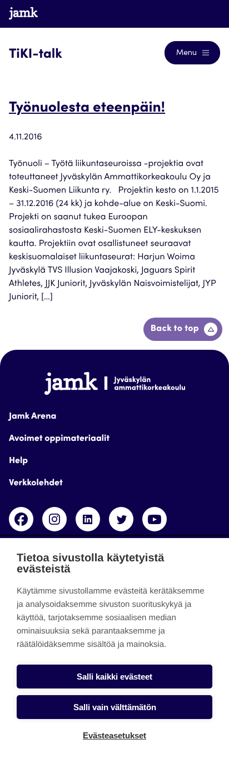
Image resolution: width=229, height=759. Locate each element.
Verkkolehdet (36, 483)
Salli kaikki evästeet (114, 676)
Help (18, 461)
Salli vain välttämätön (114, 707)
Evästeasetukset (114, 735)
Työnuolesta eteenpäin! (87, 109)
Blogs (199, 13)
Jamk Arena (32, 417)
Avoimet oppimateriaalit (59, 439)
